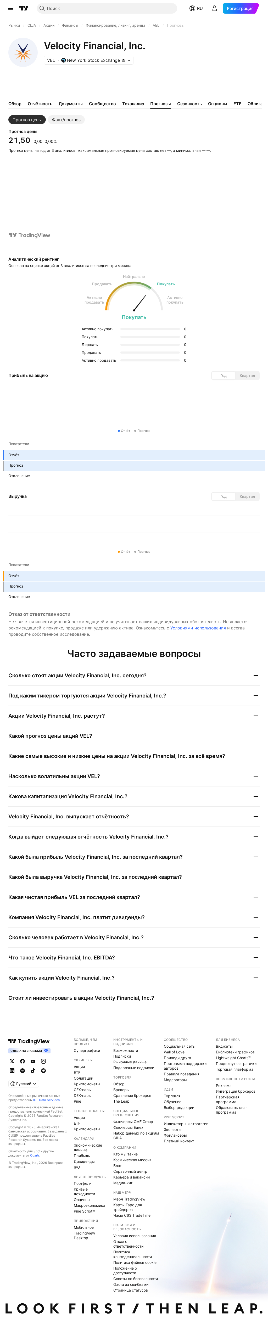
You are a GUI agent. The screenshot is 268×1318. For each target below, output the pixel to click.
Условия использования (134, 1235)
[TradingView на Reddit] (43, 1070)
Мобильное (84, 1227)
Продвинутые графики (236, 1063)
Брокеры (121, 1089)
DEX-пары (83, 1095)
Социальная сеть (179, 1046)
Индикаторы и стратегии (186, 1123)
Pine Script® (84, 1211)
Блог (117, 1165)
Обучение (172, 1101)
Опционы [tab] (217, 103)
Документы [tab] (71, 103)
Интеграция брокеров (235, 1091)
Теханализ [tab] (133, 103)
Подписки (122, 1056)
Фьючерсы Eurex (128, 1127)
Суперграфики (87, 1050)
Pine (77, 1101)
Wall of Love (174, 1052)
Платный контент (179, 1141)
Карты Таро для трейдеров (127, 1207)
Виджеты (224, 1046)
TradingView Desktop (84, 1235)
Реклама (224, 1085)
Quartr (34, 1155)
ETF (77, 1072)
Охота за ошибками (130, 1284)
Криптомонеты (87, 1084)
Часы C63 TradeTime (131, 1215)
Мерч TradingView (129, 1199)
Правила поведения (181, 1074)
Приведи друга (177, 1057)
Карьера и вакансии (131, 1177)
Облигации (83, 1078)
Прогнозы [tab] (160, 103)
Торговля (172, 1096)
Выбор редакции (179, 1107)
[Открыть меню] (10, 8)
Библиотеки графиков (235, 1052)
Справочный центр (130, 1171)
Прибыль (82, 1155)
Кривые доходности (84, 1191)
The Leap (121, 1101)
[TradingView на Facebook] (22, 1061)
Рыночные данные (130, 1062)
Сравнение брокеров (132, 1095)
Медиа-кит (122, 1183)
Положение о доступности (125, 1270)
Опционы (82, 1199)
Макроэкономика (89, 1205)
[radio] (223, 375)
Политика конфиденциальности (132, 1254)
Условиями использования (198, 627)
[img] (123, 60)
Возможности (125, 1050)
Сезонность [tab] (189, 103)
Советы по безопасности (135, 1278)
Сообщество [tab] (102, 103)
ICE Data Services (46, 1100)
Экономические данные (88, 1147)
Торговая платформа (234, 1069)
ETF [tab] (237, 103)
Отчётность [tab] (40, 103)
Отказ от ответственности (128, 1243)
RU (200, 8)
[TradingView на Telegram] (22, 1070)
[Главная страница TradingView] (24, 8)
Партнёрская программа (227, 1099)
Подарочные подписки (133, 1067)
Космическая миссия (132, 1160)
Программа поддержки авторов (185, 1065)
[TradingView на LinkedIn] (12, 1070)
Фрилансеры (175, 1135)
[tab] (27, 119)
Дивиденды (84, 1161)
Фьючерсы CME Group (133, 1121)
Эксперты (172, 1129)
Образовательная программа (232, 1109)
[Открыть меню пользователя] (214, 8)
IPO (77, 1167)
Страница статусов (130, 1290)
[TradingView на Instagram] (43, 1061)
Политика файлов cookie (135, 1262)
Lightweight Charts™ (233, 1057)
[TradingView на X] (12, 1061)
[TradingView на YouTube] (33, 1061)
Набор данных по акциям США (136, 1135)
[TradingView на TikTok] (33, 1070)
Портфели (82, 1183)
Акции (79, 1066)
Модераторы (175, 1079)
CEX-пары (83, 1089)
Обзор (119, 1084)
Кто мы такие (125, 1154)
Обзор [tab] (14, 103)
